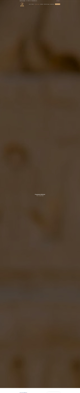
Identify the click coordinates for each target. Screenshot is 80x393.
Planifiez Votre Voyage (46, 4)
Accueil (30, 4)
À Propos (32, 4)
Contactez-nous (52, 4)
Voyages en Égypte (37, 4)
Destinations (41, 4)
